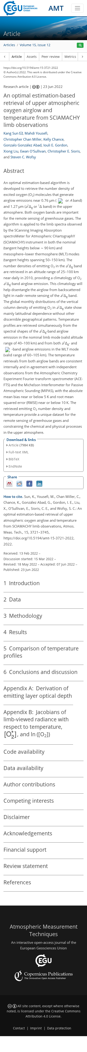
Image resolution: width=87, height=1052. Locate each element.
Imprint (36, 1028)
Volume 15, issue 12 (35, 45)
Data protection (59, 1028)
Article (17, 57)
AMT (56, 8)
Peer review (51, 57)
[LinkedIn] (39, 483)
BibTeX (14, 459)
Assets (32, 57)
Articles (9, 45)
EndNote (15, 466)
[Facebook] (29, 483)
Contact (19, 1028)
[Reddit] (19, 483)
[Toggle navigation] (77, 8)
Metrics (70, 57)
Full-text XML (19, 452)
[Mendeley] (9, 483)
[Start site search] (80, 45)
